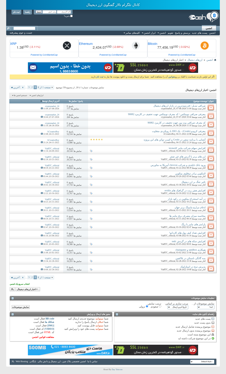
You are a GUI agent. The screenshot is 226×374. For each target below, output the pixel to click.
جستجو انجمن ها (20, 95)
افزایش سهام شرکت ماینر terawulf (187, 148)
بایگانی (32, 361)
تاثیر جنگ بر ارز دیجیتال (193, 182)
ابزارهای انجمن (37, 95)
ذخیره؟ (67, 16)
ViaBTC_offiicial (168, 151)
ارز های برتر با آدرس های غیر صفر (188, 156)
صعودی (155, 306)
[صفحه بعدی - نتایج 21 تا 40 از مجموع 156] (23, 87)
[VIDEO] (49, 329)
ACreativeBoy (169, 134)
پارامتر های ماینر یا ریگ (193, 224)
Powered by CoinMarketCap (181, 54)
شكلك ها (49, 322)
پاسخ (80, 101)
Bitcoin (152, 43)
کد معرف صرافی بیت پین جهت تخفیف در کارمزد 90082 (177, 122)
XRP (13, 43)
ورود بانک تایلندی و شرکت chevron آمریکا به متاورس (178, 165)
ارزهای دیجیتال (194, 60)
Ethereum (86, 43)
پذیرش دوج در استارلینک (193, 266)
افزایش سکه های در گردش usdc (189, 241)
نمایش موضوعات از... (203, 303)
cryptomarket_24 (168, 108)
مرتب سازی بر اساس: (176, 303)
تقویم (170, 33)
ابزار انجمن (150, 33)
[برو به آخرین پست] (42, 108)
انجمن (209, 28)
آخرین (16, 87)
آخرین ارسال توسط (50, 101)
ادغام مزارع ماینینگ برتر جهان (190, 207)
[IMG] (50, 325)
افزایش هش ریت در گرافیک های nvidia (185, 190)
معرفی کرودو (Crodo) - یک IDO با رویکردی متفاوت (179, 131)
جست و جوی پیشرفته (21, 32)
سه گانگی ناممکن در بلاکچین (191, 258)
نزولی (142, 306)
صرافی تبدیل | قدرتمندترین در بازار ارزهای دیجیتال (179, 105)
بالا (12, 289)
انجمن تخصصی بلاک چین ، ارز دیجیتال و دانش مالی (62, 361)
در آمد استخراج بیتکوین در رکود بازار (187, 199)
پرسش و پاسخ (182, 33)
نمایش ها (73, 101)
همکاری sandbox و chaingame (191, 250)
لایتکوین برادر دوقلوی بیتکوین (190, 173)
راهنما (27, 12)
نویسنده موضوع (200, 101)
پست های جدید (199, 33)
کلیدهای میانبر (133, 33)
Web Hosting (22, 361)
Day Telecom (117, 369)
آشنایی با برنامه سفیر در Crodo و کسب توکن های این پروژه (175, 139)
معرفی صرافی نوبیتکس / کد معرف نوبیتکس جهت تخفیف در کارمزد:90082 (167, 114)
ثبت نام (16, 12)
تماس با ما (92, 361)
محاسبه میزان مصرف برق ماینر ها (188, 216)
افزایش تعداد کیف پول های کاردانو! (187, 233)
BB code (50, 318)
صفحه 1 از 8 (44, 87)
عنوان (211, 101)
